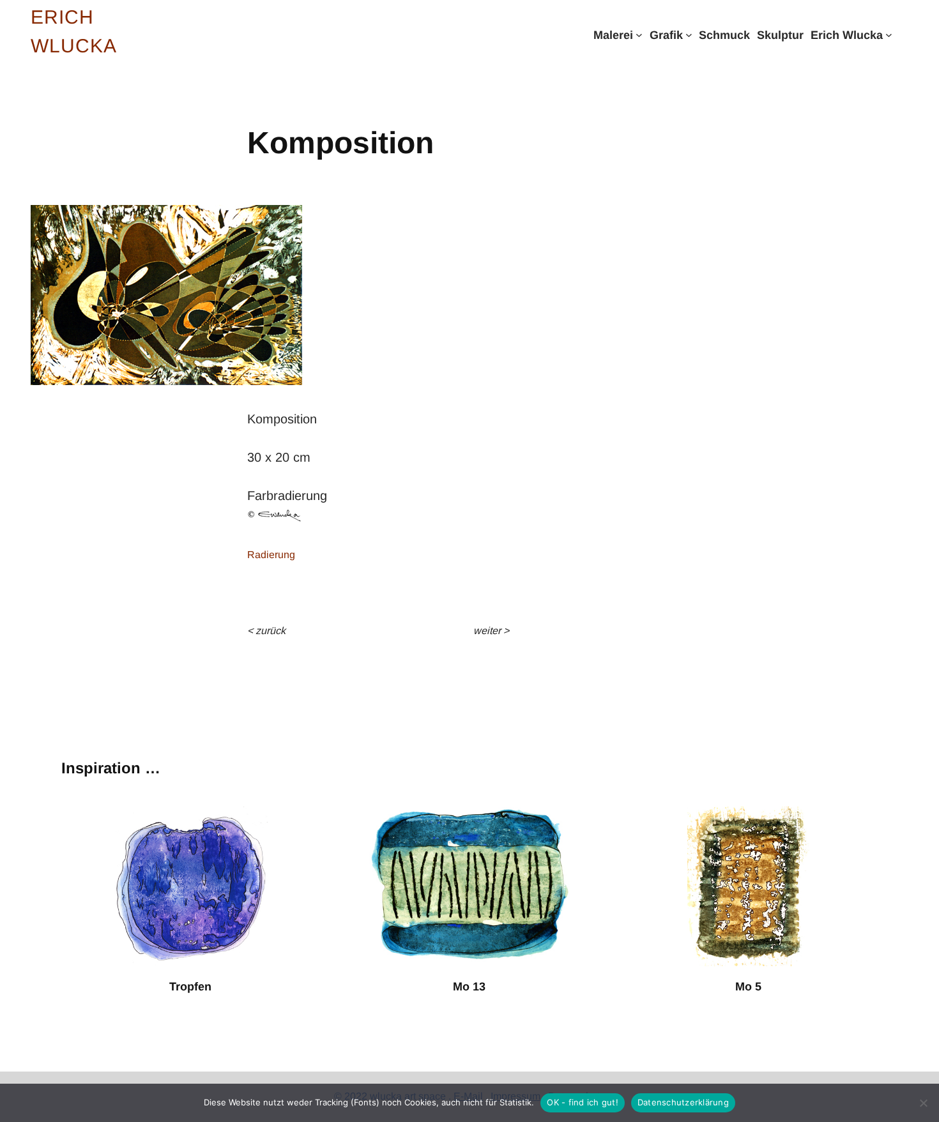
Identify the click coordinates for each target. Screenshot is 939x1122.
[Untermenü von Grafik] (688, 34)
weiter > (491, 630)
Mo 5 (748, 986)
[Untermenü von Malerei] (639, 34)
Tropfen (190, 986)
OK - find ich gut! (582, 1102)
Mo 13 (469, 986)
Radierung (271, 554)
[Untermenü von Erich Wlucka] (888, 34)
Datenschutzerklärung (683, 1102)
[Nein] (923, 1102)
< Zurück (266, 630)
